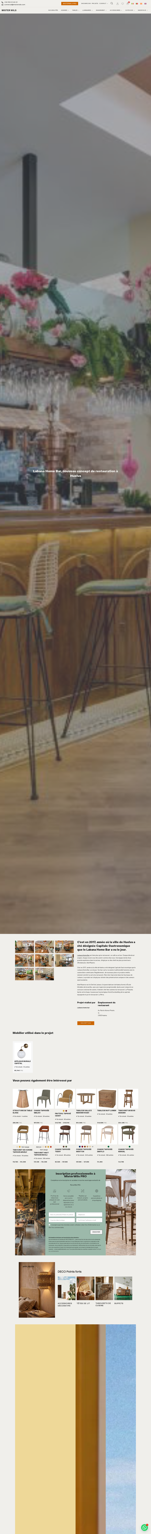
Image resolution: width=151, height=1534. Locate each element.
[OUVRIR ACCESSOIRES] (121, 10)
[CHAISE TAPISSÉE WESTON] (86, 1134)
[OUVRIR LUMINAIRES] (92, 10)
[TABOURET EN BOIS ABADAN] (128, 1099)
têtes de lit (83, 1303)
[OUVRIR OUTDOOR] (134, 10)
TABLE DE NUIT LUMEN (106, 1110)
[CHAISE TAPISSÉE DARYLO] (107, 1134)
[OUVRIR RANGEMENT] (106, 10)
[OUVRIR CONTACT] (107, 3)
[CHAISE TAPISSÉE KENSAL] (128, 1134)
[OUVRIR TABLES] (78, 10)
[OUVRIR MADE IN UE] (147, 10)
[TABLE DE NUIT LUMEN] (107, 1099)
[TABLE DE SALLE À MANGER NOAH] (86, 1099)
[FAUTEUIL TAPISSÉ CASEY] (65, 1099)
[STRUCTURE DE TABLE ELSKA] (23, 1099)
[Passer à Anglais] (145, 3)
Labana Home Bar (83, 955)
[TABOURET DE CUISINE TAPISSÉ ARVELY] (23, 1134)
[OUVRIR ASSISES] (68, 10)
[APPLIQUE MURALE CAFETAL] (22, 1051)
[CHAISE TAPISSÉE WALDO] (44, 1099)
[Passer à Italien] (133, 3)
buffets (118, 1303)
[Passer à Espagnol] (141, 3)
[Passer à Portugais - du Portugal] (137, 3)
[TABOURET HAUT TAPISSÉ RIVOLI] (44, 1134)
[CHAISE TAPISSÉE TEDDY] (65, 1134)
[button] (144, 1527)
